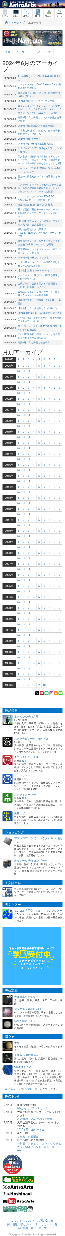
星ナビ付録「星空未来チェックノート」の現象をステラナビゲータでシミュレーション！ (39, 212)
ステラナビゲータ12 (26, 757)
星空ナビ (19, 813)
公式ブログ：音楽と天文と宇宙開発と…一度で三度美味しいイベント (39, 285)
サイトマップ (39, 1228)
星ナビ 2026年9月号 (26, 716)
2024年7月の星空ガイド (30, 138)
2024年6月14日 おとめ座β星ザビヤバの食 (40, 313)
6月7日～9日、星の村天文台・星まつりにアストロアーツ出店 (40, 319)
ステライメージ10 (25, 794)
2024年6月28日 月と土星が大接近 (36, 143)
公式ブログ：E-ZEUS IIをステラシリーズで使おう (40, 149)
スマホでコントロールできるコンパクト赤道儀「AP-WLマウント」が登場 (39, 242)
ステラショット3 (24, 776)
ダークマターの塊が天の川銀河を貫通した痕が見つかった (39, 276)
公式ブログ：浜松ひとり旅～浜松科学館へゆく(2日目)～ (39, 94)
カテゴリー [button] (23, 52)
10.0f (24, 798)
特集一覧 (31, 1089)
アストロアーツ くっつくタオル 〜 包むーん (38, 840)
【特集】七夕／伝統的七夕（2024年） (38, 308)
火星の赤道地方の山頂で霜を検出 (35, 204)
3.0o (24, 779)
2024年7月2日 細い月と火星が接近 (36, 125)
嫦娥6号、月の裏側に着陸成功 (34, 342)
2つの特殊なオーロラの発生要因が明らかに (39, 77)
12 (28, 371)
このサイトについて (23, 1220)
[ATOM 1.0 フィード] (56, 693)
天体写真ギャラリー (26, 997)
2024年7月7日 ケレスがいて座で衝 (36, 101)
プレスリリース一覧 (45, 1224)
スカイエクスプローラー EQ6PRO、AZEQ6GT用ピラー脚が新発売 (37, 197)
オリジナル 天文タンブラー (30, 860)
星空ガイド (11, 1089)
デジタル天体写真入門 (27, 1009)
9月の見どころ (23, 1067)
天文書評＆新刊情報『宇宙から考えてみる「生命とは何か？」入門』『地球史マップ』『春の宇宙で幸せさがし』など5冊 (39, 159)
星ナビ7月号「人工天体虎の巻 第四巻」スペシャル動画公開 (40, 327)
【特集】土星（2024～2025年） (35, 270)
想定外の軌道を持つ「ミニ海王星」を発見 (39, 177)
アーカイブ (18, 22)
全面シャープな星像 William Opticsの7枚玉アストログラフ (39, 169)
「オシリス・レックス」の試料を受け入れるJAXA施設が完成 (39, 263)
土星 (17, 1043)
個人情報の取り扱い (19, 1224)
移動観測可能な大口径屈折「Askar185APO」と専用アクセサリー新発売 (39, 232)
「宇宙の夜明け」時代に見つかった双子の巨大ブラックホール (39, 132)
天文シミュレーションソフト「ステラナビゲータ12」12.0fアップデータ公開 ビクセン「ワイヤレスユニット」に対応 (39, 109)
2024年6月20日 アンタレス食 (33, 257)
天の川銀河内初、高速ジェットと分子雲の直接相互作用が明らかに (39, 335)
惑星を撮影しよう (25, 1021)
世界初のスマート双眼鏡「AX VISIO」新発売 (39, 301)
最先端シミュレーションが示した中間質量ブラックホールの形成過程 (39, 293)
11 (23, 371)
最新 (7, 52)
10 (18, 371)
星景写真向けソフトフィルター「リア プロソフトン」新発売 (39, 250)
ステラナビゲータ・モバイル (31, 738)
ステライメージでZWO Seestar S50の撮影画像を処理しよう (39, 85)
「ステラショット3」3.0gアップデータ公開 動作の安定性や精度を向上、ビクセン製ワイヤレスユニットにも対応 (39, 188)
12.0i (24, 760)
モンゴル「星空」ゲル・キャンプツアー (38, 910)
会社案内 (23, 1228)
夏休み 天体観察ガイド (28, 1055)
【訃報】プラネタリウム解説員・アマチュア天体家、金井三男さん (39, 222)
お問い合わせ (45, 1220)
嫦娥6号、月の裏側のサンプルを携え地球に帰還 (39, 118)
